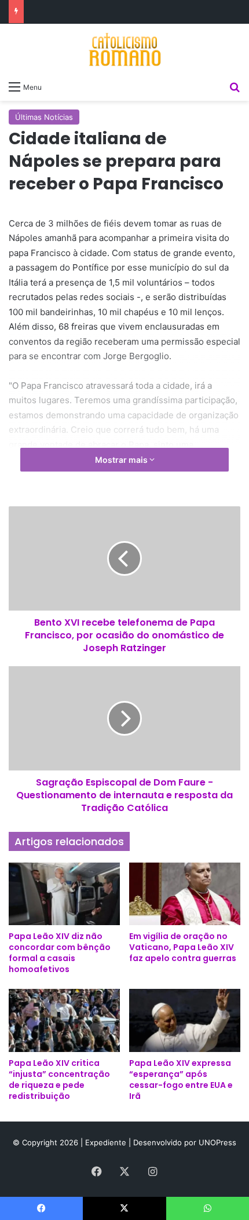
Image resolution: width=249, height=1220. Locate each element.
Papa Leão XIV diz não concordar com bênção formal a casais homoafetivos (60, 952)
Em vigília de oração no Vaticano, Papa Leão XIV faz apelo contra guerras (182, 947)
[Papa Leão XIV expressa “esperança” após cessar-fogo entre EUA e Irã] (184, 1020)
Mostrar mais (122, 460)
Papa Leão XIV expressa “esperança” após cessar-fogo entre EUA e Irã (181, 1079)
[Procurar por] (234, 86)
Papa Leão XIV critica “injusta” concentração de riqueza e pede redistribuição (59, 1079)
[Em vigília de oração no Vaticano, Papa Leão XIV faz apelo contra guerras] (184, 894)
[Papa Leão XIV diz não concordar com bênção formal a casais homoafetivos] (64, 894)
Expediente (107, 1142)
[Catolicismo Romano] (124, 49)
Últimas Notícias (44, 117)
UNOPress (217, 1142)
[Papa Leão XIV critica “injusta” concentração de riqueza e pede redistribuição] (64, 1020)
